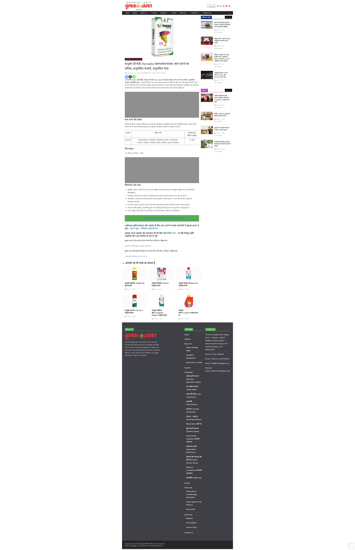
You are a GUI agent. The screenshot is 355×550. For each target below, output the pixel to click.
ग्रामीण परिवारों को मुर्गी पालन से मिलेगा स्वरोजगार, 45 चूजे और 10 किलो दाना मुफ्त (222, 99)
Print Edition (191, 523)
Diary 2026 (190, 509)
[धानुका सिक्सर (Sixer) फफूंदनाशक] (162, 268)
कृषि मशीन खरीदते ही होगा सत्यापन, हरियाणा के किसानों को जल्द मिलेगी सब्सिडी (222, 25)
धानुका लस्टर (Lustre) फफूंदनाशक (188, 313)
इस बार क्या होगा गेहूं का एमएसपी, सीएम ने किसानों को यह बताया (164, 218)
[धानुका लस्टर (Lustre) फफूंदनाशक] (189, 296)
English (209, 5)
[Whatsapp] (133, 76)
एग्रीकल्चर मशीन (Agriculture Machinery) (191, 449)
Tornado (154, 73)
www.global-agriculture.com (136, 256)
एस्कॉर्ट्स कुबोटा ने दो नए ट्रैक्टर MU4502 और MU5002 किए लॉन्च (221, 75)
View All (228, 17)
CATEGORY (163, 13)
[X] (130, 76)
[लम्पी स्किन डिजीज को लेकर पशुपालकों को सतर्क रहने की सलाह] (207, 147)
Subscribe (182, 13)
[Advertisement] (162, 105)
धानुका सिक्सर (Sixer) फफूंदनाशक (160, 284)
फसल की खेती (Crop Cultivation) (133, 59)
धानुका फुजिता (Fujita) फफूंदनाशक (134, 284)
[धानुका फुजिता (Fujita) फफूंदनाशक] (135, 268)
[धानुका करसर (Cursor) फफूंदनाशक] (135, 296)
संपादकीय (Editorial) (194, 477)
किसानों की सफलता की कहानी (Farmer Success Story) (194, 460)
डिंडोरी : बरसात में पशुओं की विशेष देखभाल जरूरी (222, 115)
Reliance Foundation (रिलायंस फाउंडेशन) (194, 470)
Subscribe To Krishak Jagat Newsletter (191, 494)
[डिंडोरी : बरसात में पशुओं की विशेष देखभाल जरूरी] (207, 118)
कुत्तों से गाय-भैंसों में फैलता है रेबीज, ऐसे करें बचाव (221, 129)
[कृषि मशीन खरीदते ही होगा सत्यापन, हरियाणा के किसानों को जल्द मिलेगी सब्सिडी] (207, 28)
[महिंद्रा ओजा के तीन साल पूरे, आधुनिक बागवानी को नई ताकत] (207, 44)
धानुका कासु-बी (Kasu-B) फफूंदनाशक (188, 284)
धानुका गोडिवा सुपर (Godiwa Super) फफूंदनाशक (159, 313)
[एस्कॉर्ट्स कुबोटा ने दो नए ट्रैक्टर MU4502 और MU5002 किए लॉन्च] (207, 78)
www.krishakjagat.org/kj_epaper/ (138, 246)
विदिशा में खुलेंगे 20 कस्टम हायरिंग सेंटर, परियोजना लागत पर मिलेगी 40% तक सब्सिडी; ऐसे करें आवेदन (222, 58)
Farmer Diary (191, 527)
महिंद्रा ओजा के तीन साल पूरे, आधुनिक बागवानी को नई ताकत (222, 41)
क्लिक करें (171, 233)
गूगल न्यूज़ (134, 228)
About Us (143, 13)
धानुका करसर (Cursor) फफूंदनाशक (134, 311)
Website (189, 518)
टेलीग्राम (144, 228)
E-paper (154, 13)
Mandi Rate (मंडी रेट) (194, 424)
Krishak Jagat (162, 73)
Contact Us (207, 13)
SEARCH (134, 13)
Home (127, 13)
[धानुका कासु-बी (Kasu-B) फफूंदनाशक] (189, 268)
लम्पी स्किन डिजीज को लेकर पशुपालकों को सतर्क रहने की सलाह (222, 144)
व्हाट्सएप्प (153, 228)
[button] (148, 13)
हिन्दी (214, 5)
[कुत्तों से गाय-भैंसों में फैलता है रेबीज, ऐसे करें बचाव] (207, 132)
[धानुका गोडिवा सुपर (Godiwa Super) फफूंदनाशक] (162, 296)
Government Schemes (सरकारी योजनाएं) (192, 439)
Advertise (194, 13)
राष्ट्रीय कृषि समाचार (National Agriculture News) (193, 379)
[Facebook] (126, 76)
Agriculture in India (194, 362)
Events (174, 13)
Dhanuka (149, 73)
